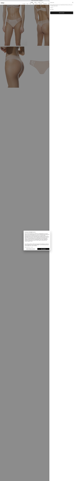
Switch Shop (61, 12)
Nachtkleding (45, 3)
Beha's (30, 3)
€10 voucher (33, 0)
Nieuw (27, 3)
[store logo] (2, 3)
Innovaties (24, 3)
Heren (35, 2)
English (52, 9)
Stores (39, 2)
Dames (31, 2)
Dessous (36, 3)
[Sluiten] (72, 2)
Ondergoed (40, 3)
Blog (43, 2)
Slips (33, 3)
